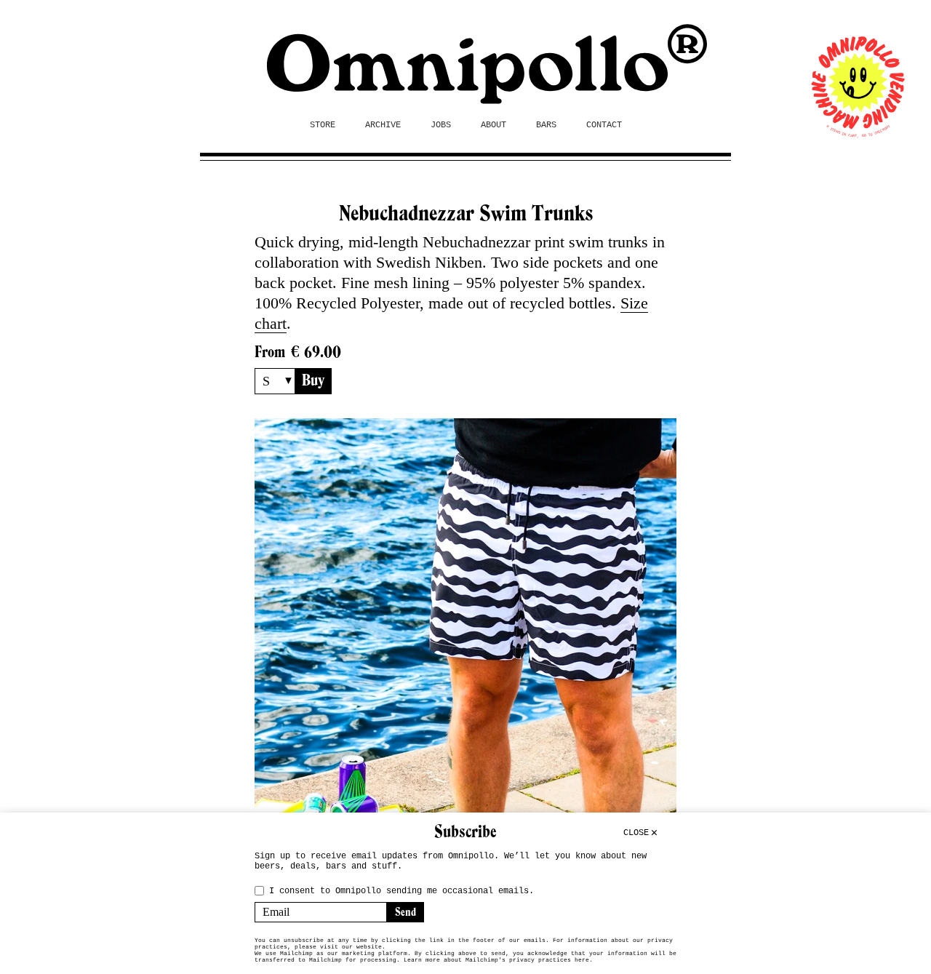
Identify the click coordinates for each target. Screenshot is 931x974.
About (493, 125)
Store (322, 125)
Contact (604, 125)
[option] (465, 629)
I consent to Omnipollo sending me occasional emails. (401, 891)
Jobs (441, 125)
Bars (546, 125)
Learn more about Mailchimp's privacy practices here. (498, 960)
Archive (383, 125)
